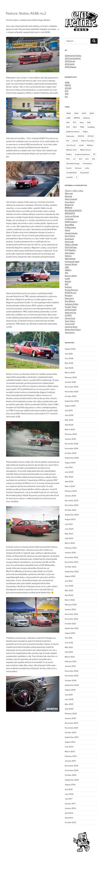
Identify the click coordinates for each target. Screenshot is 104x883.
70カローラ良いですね (74, 190)
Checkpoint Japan (72, 261)
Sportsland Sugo (73, 163)
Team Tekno (70, 321)
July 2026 (69, 354)
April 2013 (69, 818)
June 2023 (69, 529)
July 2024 (69, 467)
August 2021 (70, 633)
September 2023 (72, 515)
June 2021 (69, 642)
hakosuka (70, 136)
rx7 (74, 159)
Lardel (67, 278)
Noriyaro (68, 287)
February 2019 (71, 756)
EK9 (75, 127)
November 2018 (71, 770)
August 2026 (70, 349)
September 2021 (72, 628)
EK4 (66, 91)
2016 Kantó (69, 64)
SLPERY (68, 315)
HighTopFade (70, 258)
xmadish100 (71, 172)
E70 (74, 122)
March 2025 (70, 429)
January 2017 (70, 803)
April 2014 (69, 813)
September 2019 (72, 737)
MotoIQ (68, 281)
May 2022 (69, 590)
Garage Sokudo (71, 233)
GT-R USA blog (71, 247)
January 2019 (70, 761)
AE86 (67, 82)
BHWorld (68, 207)
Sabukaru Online (71, 304)
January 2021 (70, 666)
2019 (84, 113)
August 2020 (70, 690)
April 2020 (69, 709)
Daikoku (86, 118)
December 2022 (71, 557)
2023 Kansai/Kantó (73, 58)
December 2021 (71, 614)
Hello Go (68, 256)
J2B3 (67, 267)
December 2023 (71, 500)
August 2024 (70, 463)
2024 (91, 113)
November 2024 (71, 448)
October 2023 (70, 510)
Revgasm (69, 295)
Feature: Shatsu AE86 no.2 (26, 13)
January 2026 (70, 382)
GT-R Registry (70, 250)
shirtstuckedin (70, 310)
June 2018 (69, 794)
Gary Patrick (70, 236)
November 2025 (71, 391)
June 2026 (69, 358)
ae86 (68, 118)
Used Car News (71, 327)
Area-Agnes (70, 202)
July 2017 (68, 799)
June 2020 (69, 699)
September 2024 (72, 458)
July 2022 (69, 581)
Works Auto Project (73, 329)
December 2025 (71, 387)
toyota (68, 168)
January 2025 (70, 439)
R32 (68, 159)
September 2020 (72, 685)
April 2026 (69, 368)
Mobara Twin (71, 150)
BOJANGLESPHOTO (73, 210)
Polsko (69, 154)
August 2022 (70, 576)
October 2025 (70, 396)
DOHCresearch (71, 222)
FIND (82, 127)
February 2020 (71, 713)
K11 (66, 96)
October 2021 (70, 623)
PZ (94, 154)
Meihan (90, 145)
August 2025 (70, 406)
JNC (66, 273)
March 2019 (70, 751)
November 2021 (71, 619)
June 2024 (69, 472)
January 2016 (70, 808)
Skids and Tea (70, 312)
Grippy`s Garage (71, 244)
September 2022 (72, 571)
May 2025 (69, 420)
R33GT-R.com (70, 293)
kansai (75, 141)
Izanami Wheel (71, 264)
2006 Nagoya (70, 67)
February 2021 (70, 661)
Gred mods (69, 242)
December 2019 (71, 723)
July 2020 (69, 695)
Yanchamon (70, 332)
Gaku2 (67, 230)
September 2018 (72, 780)
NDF (66, 284)
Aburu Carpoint (71, 199)
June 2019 (69, 747)
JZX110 (90, 136)
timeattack (87, 163)
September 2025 (72, 401)
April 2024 (69, 481)
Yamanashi (84, 172)
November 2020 (72, 676)
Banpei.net (69, 205)
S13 (80, 159)
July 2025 (69, 410)
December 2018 (71, 766)
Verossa (78, 168)
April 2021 (69, 652)
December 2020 (71, 671)
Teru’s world (69, 324)
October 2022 (70, 567)
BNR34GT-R (70, 213)
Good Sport (69, 239)
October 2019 (70, 732)
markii (81, 145)
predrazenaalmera (82, 154)
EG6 (89, 122)
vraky (87, 168)
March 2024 (70, 486)
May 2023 (69, 534)
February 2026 (71, 377)
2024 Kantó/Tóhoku (73, 55)
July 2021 (68, 638)
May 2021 (69, 647)
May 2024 (69, 477)
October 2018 (70, 775)
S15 (93, 159)
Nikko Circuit (85, 150)
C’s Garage (69, 219)
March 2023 (70, 543)
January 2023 (70, 552)
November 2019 (71, 728)
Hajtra (85, 131)
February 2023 (71, 548)
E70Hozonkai (70, 227)
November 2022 (71, 562)
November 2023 (71, 505)
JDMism (68, 270)
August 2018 (70, 784)
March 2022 (70, 600)
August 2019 (70, 742)
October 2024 (70, 453)
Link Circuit (70, 145)
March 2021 (70, 657)
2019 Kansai (70, 61)
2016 (76, 113)
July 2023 (69, 524)
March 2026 (70, 372)
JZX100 (68, 88)
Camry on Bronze (72, 216)
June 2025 (69, 415)
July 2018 (69, 789)
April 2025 (69, 425)
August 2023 (70, 519)
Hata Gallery (70, 253)
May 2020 (69, 704)
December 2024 (71, 444)
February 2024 (71, 491)
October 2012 (70, 822)
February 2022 (71, 604)
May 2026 (69, 363)
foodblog (90, 127)
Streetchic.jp (70, 318)
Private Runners (71, 290)
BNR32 (68, 85)
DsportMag (69, 225)
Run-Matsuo (70, 301)
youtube (69, 177)
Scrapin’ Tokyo (71, 307)
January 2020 (70, 718)
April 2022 (69, 595)
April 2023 (69, 538)
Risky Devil (69, 298)
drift (68, 122)
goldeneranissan (73, 131)
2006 (68, 113)
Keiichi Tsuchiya (87, 141)
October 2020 (70, 680)
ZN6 (66, 94)
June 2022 (69, 586)
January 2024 (70, 496)
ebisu (82, 122)
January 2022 (70, 609)
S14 (87, 159)
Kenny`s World (70, 276)
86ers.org (69, 193)
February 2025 (71, 434)
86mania (68, 196)
